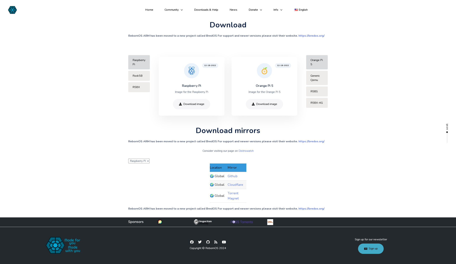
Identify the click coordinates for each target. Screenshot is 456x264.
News (233, 10)
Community (172, 10)
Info (275, 10)
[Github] (207, 242)
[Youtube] (223, 242)
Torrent (233, 193)
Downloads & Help (206, 10)
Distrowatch (246, 151)
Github (232, 176)
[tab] (139, 62)
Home (149, 10)
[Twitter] (199, 242)
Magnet (233, 198)
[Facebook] (191, 242)
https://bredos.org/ (312, 36)
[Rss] (215, 242)
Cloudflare (235, 185)
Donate (253, 10)
